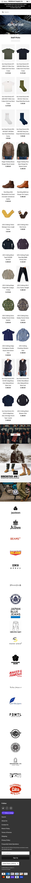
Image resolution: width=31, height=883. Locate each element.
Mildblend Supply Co (9, 867)
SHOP (15, 474)
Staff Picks (15, 38)
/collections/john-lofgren (15, 492)
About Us (4, 821)
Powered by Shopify (6, 869)
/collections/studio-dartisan (15, 24)
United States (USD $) (9, 863)
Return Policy (6, 828)
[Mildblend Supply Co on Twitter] (3, 808)
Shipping (4, 836)
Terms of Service (7, 832)
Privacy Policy (6, 840)
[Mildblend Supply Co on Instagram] (11, 808)
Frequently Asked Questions (10, 844)
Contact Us (5, 824)
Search (4, 817)
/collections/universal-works (15, 434)
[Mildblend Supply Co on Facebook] (7, 808)
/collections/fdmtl (15, 453)
